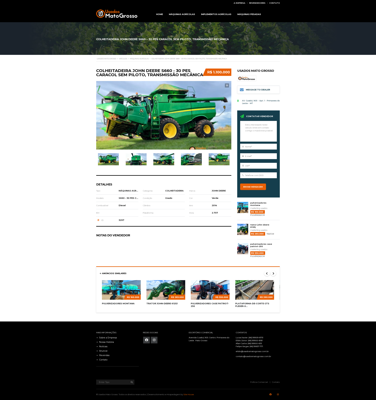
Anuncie (103, 351)
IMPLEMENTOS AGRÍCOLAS (216, 14)
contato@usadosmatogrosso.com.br (253, 356)
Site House (188, 394)
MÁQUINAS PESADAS (249, 14)
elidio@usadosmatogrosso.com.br (252, 351)
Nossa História (106, 342)
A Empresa (239, 3)
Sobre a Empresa (108, 337)
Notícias (103, 346)
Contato (274, 3)
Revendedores (257, 3)
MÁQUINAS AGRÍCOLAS (182, 14)
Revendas (104, 355)
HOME (159, 14)
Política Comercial (259, 382)
